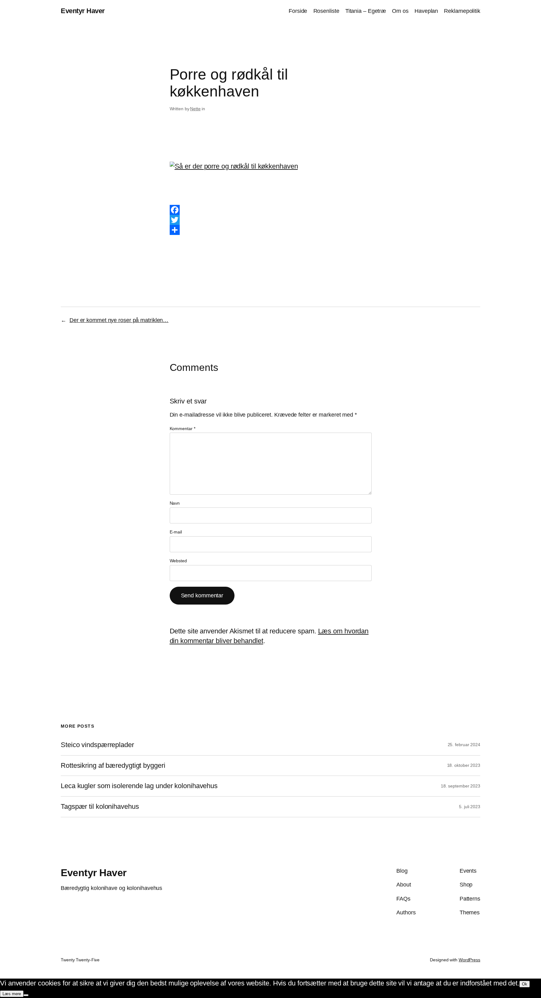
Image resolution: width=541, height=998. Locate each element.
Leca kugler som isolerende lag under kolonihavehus (139, 786)
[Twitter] (271, 220)
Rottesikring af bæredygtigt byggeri (113, 765)
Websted (178, 560)
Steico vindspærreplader (97, 745)
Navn (175, 503)
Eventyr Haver (83, 11)
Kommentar (182, 428)
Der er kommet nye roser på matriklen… (119, 320)
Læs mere (12, 993)
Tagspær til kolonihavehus (100, 806)
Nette (195, 108)
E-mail (176, 531)
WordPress (469, 959)
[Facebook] (271, 210)
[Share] (271, 230)
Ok (524, 984)
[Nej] (25, 995)
